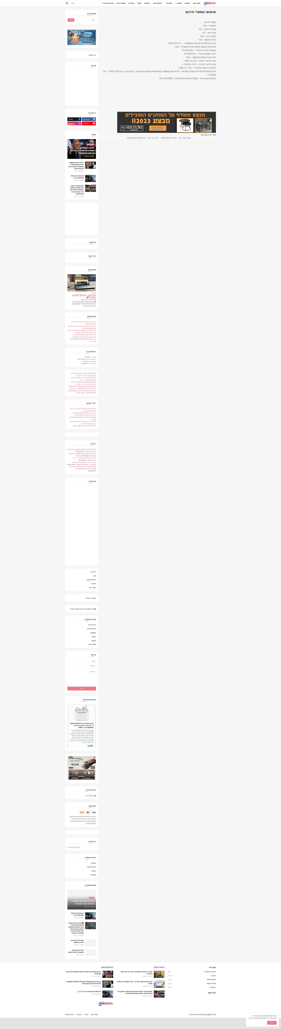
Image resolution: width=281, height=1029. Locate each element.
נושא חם (93, 361)
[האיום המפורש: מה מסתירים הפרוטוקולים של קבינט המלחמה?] (107, 974)
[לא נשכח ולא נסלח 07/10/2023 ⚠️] (90, 178)
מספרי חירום (121, 3)
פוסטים (169, 3)
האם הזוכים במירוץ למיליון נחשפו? (77, 941)
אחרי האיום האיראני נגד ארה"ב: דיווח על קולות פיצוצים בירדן (83, 409)
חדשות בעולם (192, 979)
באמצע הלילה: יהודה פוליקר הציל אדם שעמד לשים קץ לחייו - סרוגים (83, 374)
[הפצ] (159, 974)
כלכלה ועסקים (192, 983)
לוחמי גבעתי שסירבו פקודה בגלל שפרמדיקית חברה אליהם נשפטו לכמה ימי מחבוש (82, 417)
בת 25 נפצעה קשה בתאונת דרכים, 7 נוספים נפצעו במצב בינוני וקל (82, 327)
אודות (139, 3)
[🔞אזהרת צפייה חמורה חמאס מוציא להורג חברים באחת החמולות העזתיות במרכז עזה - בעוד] (90, 925)
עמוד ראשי (196, 3)
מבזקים (187, 3)
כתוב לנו (131, 3)
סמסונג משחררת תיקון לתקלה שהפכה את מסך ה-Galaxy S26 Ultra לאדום (82, 467)
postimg (93, 874)
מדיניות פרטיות (108, 3)
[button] (72, 3)
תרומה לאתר (69, 1014)
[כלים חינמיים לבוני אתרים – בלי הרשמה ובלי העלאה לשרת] (159, 984)
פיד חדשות (92, 55)
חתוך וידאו (92, 587)
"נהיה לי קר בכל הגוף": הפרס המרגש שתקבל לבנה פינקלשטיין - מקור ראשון (82, 391)
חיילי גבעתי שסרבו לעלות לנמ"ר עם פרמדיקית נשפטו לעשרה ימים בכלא (84, 335)
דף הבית (93, 572)
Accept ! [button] (271, 1022)
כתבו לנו (79, 1014)
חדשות (179, 3)
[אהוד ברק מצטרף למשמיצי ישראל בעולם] (90, 952)
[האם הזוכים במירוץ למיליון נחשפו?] (90, 942)
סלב (94, 575)
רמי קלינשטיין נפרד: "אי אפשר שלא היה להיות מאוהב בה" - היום (83, 378)
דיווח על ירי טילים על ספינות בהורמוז (84, 412)
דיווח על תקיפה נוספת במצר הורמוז (84, 425)
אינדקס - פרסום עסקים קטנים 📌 (84, 296)
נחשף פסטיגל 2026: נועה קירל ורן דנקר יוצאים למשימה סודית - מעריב (83, 383)
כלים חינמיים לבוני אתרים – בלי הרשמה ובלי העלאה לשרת (134, 983)
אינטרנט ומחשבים (192, 972)
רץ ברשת (192, 987)
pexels (94, 870)
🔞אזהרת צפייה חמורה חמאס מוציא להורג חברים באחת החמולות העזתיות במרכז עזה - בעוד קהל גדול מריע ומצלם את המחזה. (76, 928)
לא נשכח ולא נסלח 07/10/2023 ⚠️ (77, 177)
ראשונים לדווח (91, 359)
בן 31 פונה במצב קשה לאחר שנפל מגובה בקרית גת (83, 340)
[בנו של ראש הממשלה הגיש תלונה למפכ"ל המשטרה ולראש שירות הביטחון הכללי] (90, 165)
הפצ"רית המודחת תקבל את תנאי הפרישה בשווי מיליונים (136, 973)
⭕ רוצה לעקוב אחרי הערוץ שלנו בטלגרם (83, 609)
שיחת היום (92, 363)
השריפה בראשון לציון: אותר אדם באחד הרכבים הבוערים (83, 322)
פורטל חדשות (91, 867)
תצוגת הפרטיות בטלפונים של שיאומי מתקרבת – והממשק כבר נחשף (84, 463)
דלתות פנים (92, 625)
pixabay (93, 863)
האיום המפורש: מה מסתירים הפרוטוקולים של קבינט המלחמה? (83, 973)
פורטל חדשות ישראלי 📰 (196, 1014)
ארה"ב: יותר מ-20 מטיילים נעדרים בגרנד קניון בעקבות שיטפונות (83, 422)
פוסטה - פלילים (91, 598)
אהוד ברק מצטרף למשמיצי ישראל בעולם (76, 951)
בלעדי (94, 357)
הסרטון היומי (157, 3)
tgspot (94, 640)
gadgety (93, 632)
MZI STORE (92, 644)
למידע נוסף (252, 1018)
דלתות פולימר (91, 628)
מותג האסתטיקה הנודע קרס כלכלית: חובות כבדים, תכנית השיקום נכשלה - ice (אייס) (82, 387)
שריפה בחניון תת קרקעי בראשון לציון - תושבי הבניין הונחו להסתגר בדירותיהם (81, 331)
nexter (94, 636)
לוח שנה (147, 3)
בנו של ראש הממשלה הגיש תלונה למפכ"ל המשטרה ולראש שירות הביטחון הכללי (76, 166)
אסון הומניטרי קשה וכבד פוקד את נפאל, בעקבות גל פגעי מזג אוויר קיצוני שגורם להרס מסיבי (77, 190)
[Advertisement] (79, 219)
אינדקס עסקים (91, 579)
